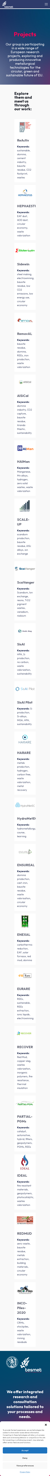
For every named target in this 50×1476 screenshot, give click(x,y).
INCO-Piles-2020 (22, 1308)
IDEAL (22, 1175)
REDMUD (24, 1233)
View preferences (25, 1465)
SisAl (21, 644)
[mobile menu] (46, 4)
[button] (45, 1424)
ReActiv (23, 140)
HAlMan (23, 461)
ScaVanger (25, 582)
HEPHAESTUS (28, 206)
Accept (25, 1450)
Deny (25, 1458)
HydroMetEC (27, 818)
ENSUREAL (26, 865)
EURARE (23, 989)
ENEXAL (23, 934)
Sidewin (23, 264)
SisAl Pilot (24, 702)
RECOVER (25, 1047)
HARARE (24, 753)
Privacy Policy (25, 1472)
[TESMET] (7, 4)
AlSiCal (22, 396)
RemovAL (24, 334)
